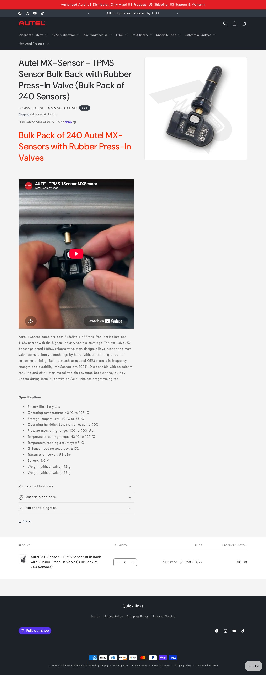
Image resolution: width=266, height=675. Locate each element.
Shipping (24, 114)
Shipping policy (183, 665)
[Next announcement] (177, 13)
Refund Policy (113, 616)
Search (95, 616)
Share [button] (27, 521)
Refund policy (120, 665)
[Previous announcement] (88, 13)
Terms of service (161, 665)
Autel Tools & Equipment (71, 665)
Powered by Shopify (97, 665)
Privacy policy (140, 665)
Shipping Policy (137, 616)
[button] (32, 34)
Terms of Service (164, 616)
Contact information (207, 665)
